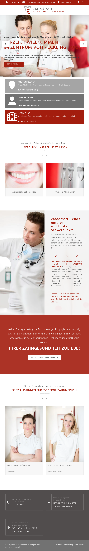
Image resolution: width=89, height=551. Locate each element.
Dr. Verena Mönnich (18, 465)
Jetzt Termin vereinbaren (43, 358)
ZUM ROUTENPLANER (27, 90)
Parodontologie (71, 192)
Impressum (79, 545)
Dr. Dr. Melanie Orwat (60, 465)
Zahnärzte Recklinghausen (29, 545)
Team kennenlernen (27, 106)
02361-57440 (18, 504)
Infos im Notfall (26, 121)
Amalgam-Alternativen (30, 192)
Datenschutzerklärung (64, 545)
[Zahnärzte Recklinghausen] (44, 10)
